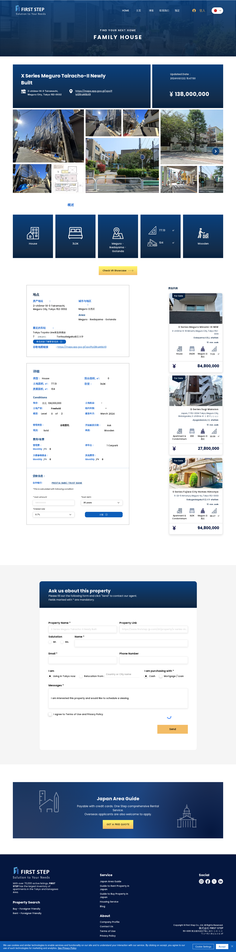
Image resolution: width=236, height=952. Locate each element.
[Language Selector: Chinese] (217, 10)
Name (78, 636)
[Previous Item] (20, 151)
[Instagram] (201, 881)
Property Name (58, 623)
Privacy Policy (108, 935)
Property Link (128, 623)
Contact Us (106, 926)
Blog (102, 906)
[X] (214, 881)
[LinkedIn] (220, 881)
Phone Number (129, 653)
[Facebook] (207, 881)
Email (51, 653)
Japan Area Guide (110, 881)
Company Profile (109, 922)
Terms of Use (107, 931)
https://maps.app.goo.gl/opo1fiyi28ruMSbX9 (81, 347)
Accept (222, 946)
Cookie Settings (203, 946)
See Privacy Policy (67, 948)
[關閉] (232, 946)
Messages (55, 685)
